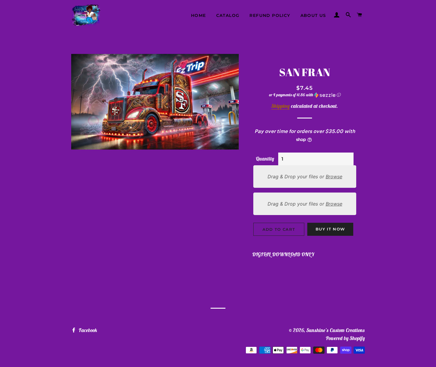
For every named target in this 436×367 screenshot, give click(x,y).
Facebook (87, 330)
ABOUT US (313, 15)
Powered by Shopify (345, 338)
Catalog (228, 15)
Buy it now (330, 229)
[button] (304, 95)
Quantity (265, 159)
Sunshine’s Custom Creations (335, 330)
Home (198, 15)
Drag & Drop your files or (304, 177)
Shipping (280, 106)
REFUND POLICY (269, 15)
